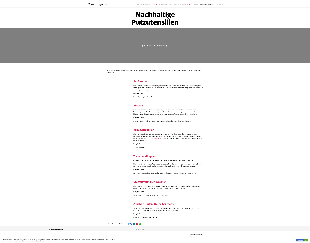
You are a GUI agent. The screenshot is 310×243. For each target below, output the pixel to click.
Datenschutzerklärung (196, 234)
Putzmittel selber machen (165, 4)
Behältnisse (140, 81)
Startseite (136, 4)
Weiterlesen (47, 241)
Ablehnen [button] (300, 240)
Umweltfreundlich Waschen (149, 182)
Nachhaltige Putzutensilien (207, 4)
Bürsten (138, 105)
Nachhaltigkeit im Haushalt (181, 4)
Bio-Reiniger (157, 138)
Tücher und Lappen (144, 156)
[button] (129, 224)
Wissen (219, 4)
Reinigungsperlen (143, 129)
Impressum (193, 237)
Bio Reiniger (195, 4)
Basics (153, 4)
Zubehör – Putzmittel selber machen (154, 204)
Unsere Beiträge (145, 4)
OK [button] (306, 240)
